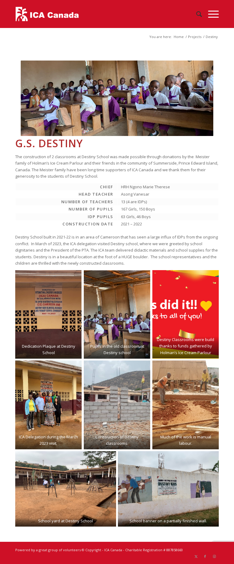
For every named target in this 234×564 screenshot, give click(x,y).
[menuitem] (196, 14)
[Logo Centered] (47, 14)
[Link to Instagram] (214, 556)
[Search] (196, 14)
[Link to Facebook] (205, 556)
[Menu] (210, 14)
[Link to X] (195, 556)
